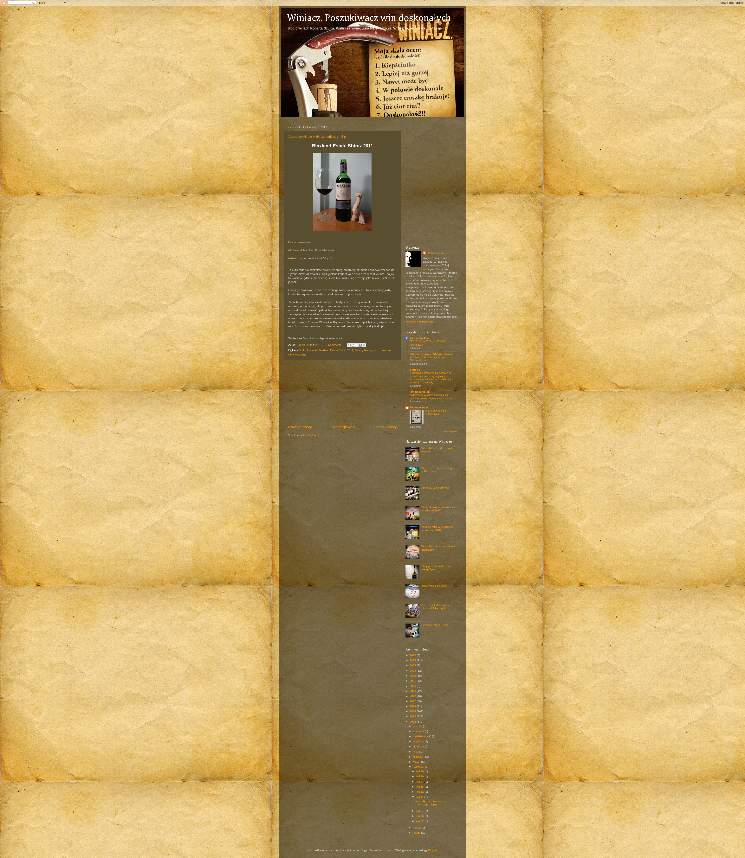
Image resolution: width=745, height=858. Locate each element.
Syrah (358, 350)
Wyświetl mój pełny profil (420, 321)
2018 (413, 696)
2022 (413, 675)
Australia (312, 350)
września (418, 741)
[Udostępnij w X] (357, 345)
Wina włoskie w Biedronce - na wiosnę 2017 (438, 509)
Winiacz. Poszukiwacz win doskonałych (369, 18)
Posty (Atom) (311, 435)
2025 (413, 660)
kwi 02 (420, 821)
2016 (413, 706)
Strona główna (343, 427)
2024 (413, 665)
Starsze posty (385, 427)
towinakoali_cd (420, 391)
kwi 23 (420, 781)
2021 (413, 680)
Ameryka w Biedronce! (435, 487)
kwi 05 (420, 816)
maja (416, 761)
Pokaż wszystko (450, 432)
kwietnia (418, 766)
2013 (413, 721)
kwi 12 (420, 791)
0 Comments (333, 344)
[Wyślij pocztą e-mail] (349, 345)
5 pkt (302, 350)
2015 (413, 711)
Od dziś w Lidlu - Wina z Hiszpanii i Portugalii (436, 607)
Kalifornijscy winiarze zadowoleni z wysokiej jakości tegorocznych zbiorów (431, 397)
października (421, 736)
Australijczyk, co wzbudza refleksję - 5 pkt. (318, 136)
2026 (413, 655)
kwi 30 (420, 771)
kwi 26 (420, 776)
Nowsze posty (300, 427)
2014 (413, 716)
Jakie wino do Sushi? (434, 585)
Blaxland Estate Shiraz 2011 (336, 350)
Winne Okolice (419, 338)
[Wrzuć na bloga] (353, 345)
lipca (416, 751)
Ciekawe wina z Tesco (435, 625)
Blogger (432, 850)
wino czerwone (381, 350)
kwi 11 (420, 797)
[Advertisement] (342, 392)
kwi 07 (420, 811)
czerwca (418, 756)
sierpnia (418, 746)
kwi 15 (420, 786)
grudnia (418, 726)
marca (417, 827)
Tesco (367, 350)
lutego (417, 832)
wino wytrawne (297, 354)
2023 (413, 670)
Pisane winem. (419, 407)
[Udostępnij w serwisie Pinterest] (364, 345)
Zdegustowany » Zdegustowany (431, 354)
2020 (413, 686)
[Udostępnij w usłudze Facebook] (360, 345)
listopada (419, 731)
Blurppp (415, 369)
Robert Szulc (435, 253)
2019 (413, 691)
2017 (413, 701)
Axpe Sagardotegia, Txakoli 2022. (435, 412)
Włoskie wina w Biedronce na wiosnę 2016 (437, 528)
